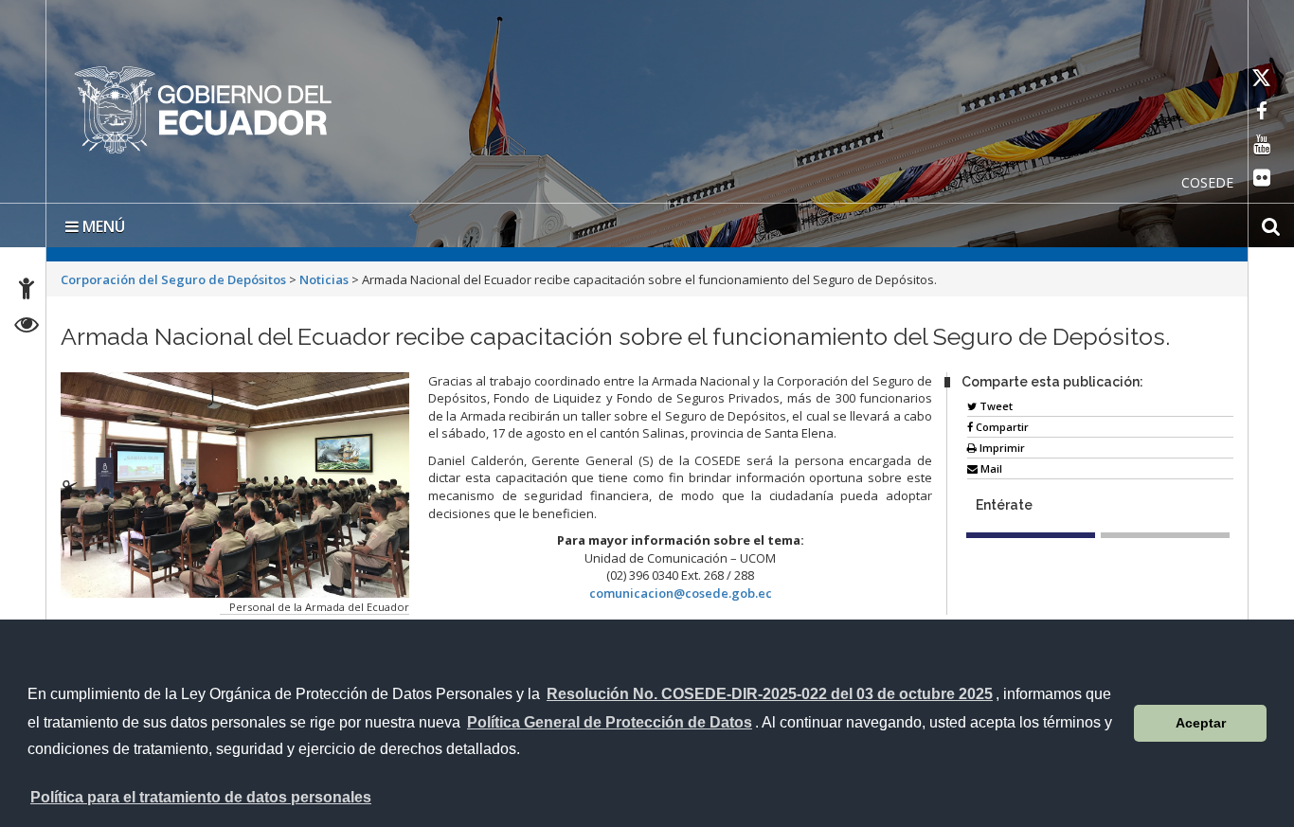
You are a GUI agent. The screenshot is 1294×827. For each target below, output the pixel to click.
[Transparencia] (27, 327)
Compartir (1001, 423)
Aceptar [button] (1201, 722)
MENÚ (102, 222)
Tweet (995, 402)
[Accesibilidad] (26, 291)
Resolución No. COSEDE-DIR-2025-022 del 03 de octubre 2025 (770, 694)
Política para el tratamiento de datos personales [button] (200, 797)
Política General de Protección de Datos (609, 722)
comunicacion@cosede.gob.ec (680, 589)
